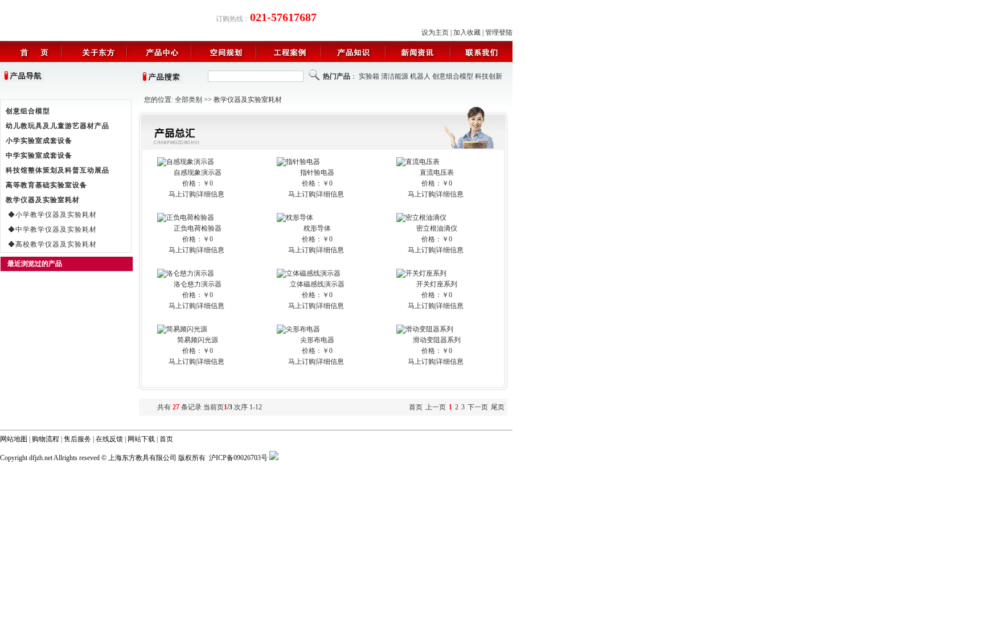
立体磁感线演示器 (317, 284)
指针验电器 (317, 173)
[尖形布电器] (298, 329)
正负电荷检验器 (198, 228)
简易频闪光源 (197, 340)
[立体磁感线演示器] (309, 273)
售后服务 (77, 439)
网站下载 (141, 439)
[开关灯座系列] (421, 273)
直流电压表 (437, 173)
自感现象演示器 (198, 173)
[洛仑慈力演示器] (185, 273)
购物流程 (45, 439)
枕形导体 (317, 228)
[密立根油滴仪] (421, 217)
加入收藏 (467, 32)
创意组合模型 (452, 76)
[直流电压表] (418, 162)
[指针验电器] (298, 162)
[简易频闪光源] (182, 329)
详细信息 (210, 194)
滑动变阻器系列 (437, 340)
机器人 (420, 76)
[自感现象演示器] (185, 162)
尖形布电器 (317, 340)
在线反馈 (109, 439)
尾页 (498, 407)
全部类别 (188, 100)
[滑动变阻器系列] (424, 329)
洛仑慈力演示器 (198, 284)
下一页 (478, 407)
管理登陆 (498, 32)
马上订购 (182, 194)
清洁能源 (394, 76)
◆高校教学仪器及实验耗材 (51, 244)
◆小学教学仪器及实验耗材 (51, 215)
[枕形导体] (295, 217)
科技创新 (488, 76)
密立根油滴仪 (436, 228)
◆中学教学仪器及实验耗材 (51, 229)
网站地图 (13, 439)
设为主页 (435, 32)
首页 (166, 439)
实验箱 (369, 76)
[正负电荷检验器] (185, 217)
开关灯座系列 (436, 284)
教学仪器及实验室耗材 (248, 100)
